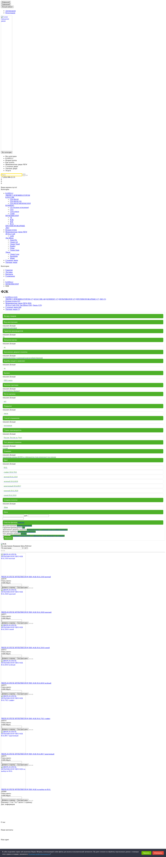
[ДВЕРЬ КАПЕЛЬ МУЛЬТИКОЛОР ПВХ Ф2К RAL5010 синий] (13, 646)
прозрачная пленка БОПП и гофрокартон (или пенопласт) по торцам (37, 536)
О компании (10, 276)
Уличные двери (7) (12, 309)
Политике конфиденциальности (39, 854)
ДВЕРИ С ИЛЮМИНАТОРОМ (17, 195)
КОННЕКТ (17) (52, 299)
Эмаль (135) (37, 305)
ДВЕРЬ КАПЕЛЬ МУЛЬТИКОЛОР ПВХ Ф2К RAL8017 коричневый (27, 754)
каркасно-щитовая (24, 526)
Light (12, 236)
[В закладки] (30, 623)
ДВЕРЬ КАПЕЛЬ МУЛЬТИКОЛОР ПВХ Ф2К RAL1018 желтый (26, 577)
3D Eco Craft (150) (12, 305)
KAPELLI (9, 193)
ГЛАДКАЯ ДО (16, 201)
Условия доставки (12, 816)
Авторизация (10, 11)
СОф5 (12, 214)
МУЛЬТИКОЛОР (12, 216)
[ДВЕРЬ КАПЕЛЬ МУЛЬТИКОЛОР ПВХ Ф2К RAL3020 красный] (13, 611)
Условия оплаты (11, 818)
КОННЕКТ (9, 205)
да (23, 528)
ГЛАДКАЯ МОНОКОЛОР (20, 203)
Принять (146, 853)
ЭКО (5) (103, 299)
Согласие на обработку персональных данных (23, 814)
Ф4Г (11, 222)
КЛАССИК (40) (40, 299)
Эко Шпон (9, 238)
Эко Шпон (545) (26, 305)
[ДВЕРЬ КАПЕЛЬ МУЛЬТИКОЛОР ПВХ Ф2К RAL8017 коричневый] (13, 752)
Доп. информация (8, 804)
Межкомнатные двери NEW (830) (18, 303)
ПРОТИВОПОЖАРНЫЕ (15, 226)
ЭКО (7, 228)
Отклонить (158, 853)
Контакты (9, 274)
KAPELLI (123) (11, 297)
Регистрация (10, 13)
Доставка (9, 272)
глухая (24, 534)
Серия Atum (14, 250)
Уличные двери (11, 262)
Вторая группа (11, 230)
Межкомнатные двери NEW (16, 232)
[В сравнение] (32, 623)
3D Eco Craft (10, 234)
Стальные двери (11, 260)
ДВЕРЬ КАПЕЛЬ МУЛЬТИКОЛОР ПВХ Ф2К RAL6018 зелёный (26, 683)
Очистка (21, 522)
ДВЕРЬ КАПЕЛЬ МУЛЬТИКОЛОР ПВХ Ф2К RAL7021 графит (25, 718)
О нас (3, 822)
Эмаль (7, 252)
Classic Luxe (14, 254)
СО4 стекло (14, 211)
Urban (12, 248)
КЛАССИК (9, 197)
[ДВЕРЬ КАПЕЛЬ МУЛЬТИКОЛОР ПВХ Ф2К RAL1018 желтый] (13, 575)
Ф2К (12, 220)
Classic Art (14, 242)
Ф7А (12, 224)
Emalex (12, 246)
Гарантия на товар (12, 808)
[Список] (4, 550)
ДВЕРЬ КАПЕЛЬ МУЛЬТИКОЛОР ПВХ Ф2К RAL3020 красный (26, 612)
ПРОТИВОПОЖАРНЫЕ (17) (87, 299)
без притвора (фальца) (27, 532)
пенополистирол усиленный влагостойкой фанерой (47, 530)
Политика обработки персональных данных (22, 812)
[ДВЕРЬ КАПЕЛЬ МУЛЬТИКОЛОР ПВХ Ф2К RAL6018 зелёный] (13, 681)
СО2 (11, 209)
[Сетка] (2, 550)
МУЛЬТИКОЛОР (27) (67, 299)
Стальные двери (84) (13, 307)
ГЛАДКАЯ (14, 199)
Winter (12, 258)
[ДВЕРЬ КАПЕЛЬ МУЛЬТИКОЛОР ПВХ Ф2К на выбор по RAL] (13, 788)
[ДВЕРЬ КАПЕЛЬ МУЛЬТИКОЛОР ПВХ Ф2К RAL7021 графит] (13, 717)
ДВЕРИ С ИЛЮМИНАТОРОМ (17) (19, 299)
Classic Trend (15, 244)
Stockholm (14, 256)
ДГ (11, 218)
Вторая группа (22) (12, 301)
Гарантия (9, 270)
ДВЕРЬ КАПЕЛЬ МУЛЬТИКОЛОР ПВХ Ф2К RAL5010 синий (25, 648)
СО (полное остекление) (19, 207)
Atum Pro (13, 240)
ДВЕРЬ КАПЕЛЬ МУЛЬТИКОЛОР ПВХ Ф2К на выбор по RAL (26, 789)
